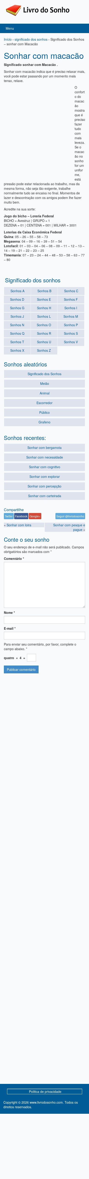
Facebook (21, 516)
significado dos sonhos (31, 39)
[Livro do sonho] (37, 10)
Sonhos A (17, 291)
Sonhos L (44, 316)
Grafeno (44, 422)
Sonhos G (17, 308)
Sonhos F (71, 299)
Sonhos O (44, 325)
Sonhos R (44, 333)
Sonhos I (70, 308)
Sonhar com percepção (44, 486)
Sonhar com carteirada (44, 495)
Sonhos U (44, 342)
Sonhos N (17, 325)
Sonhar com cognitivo (44, 467)
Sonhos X (17, 350)
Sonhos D (17, 299)
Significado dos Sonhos (44, 373)
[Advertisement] (44, 130)
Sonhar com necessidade (44, 457)
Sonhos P (71, 325)
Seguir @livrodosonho (70, 516)
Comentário (14, 558)
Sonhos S (71, 333)
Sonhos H (44, 308)
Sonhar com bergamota (44, 447)
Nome (9, 612)
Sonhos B (44, 291)
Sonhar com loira (19, 525)
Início (8, 39)
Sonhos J (17, 316)
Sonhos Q (17, 333)
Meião (44, 383)
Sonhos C (71, 291)
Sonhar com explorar (44, 476)
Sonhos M (70, 316)
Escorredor (44, 402)
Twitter (9, 516)
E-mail (10, 628)
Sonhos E (44, 299)
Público (44, 412)
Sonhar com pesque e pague (69, 527)
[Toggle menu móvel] (81, 28)
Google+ (35, 516)
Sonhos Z (44, 350)
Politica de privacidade (45, 1091)
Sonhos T (17, 342)
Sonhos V (71, 342)
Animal (45, 393)
